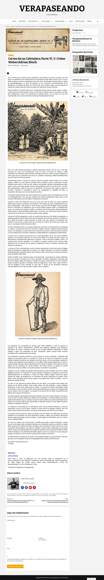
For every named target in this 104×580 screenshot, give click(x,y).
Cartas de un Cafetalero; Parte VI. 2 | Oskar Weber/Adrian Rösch (21, 500)
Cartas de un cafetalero (22, 495)
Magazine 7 (57, 577)
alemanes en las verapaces (25, 494)
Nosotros (22, 21)
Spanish (78, 33)
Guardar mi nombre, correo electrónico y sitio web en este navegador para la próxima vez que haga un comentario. (37, 560)
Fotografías (32, 21)
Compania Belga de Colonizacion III (82, 86)
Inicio (14, 21)
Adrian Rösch (13, 494)
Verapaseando (52, 8)
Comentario (11, 520)
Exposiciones (59, 21)
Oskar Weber (52, 495)
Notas (11, 55)
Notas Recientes (81, 80)
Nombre (10, 538)
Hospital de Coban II (78, 82)
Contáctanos (79, 21)
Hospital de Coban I (77, 84)
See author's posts (29, 483)
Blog (71, 21)
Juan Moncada (14, 65)
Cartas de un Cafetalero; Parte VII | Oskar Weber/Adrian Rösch (54, 500)
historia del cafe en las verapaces (39, 495)
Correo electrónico (43, 539)
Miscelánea (46, 21)
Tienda (89, 21)
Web (8, 548)
